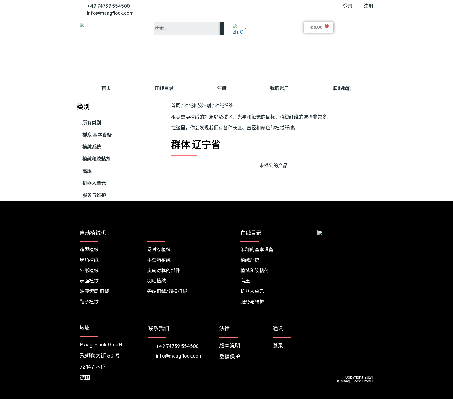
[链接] (358, 367)
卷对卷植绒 (159, 250)
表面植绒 (89, 281)
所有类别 (91, 123)
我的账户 (279, 88)
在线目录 (164, 88)
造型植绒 (89, 250)
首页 (106, 88)
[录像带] (368, 367)
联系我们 (342, 88)
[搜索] (222, 28)
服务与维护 (94, 195)
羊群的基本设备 (256, 250)
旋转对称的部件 (163, 271)
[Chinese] (237, 30)
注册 (221, 88)
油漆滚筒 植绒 (94, 291)
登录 (278, 346)
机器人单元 (94, 183)
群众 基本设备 (97, 135)
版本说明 (229, 346)
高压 (87, 171)
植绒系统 (91, 147)
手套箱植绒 (159, 260)
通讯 (278, 329)
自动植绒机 (93, 233)
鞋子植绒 (89, 302)
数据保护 (229, 357)
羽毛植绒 (156, 281)
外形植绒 (89, 271)
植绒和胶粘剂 (96, 159)
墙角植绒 (89, 260)
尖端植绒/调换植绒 (167, 291)
